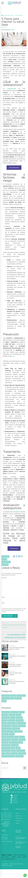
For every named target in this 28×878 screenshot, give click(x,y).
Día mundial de (8, 15)
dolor (4, 723)
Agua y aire (19, 818)
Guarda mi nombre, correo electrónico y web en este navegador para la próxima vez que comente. (13, 610)
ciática (13, 717)
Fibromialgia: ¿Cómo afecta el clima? (17, 656)
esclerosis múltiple (7, 731)
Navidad (22, 736)
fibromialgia (18, 731)
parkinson (22, 739)
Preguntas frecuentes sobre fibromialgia (16, 682)
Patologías (18, 15)
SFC (3, 753)
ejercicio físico (6, 728)
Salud (17, 813)
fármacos (5, 734)
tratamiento (19, 756)
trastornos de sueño (8, 756)
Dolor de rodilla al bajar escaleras (15, 673)
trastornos (22, 753)
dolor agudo (11, 723)
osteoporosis (6, 562)
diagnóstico (19, 720)
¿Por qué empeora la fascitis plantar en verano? (17, 648)
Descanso (18, 815)
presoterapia (6, 745)
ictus (16, 736)
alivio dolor (5, 712)
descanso (11, 720)
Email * (3, 603)
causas (18, 714)
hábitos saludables (7, 736)
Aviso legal (5, 834)
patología (5, 564)
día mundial (22, 725)
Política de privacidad (16, 863)
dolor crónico (21, 723)
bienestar (11, 714)
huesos (4, 559)
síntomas (14, 753)
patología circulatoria (16, 742)
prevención (15, 745)
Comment (4, 577)
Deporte (13, 695)
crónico (4, 720)
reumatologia (6, 750)
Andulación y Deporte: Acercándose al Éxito (15, 665)
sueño (8, 753)
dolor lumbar (6, 725)
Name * (3, 597)
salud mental (20, 750)
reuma (18, 747)
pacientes (14, 739)
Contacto (18, 820)
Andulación (5, 695)
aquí (13, 356)
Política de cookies (7, 841)
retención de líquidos (8, 747)
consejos (19, 717)
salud (13, 750)
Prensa (17, 823)
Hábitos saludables (7, 698)
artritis (21, 712)
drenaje (14, 725)
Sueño (4, 701)
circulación (5, 717)
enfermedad (16, 728)
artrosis (4, 714)
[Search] (25, 768)
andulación (14, 712)
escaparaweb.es (9, 859)
